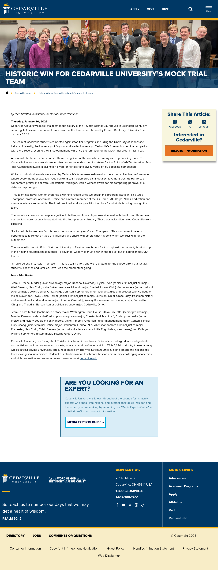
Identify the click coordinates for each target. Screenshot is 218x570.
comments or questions (70, 535)
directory (15, 535)
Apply (134, 9)
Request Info (178, 518)
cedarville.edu (88, 358)
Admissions (177, 478)
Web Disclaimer (109, 555)
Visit (150, 9)
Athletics (175, 502)
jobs (37, 535)
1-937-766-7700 (127, 497)
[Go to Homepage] (25, 13)
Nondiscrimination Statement (153, 548)
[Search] (190, 9)
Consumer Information (25, 548)
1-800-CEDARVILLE (129, 490)
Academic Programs (183, 486)
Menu (208, 11)
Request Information (189, 150)
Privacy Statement (195, 548)
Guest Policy (115, 548)
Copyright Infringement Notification (73, 548)
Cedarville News (23, 93)
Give (165, 9)
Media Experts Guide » (85, 422)
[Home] (7, 93)
